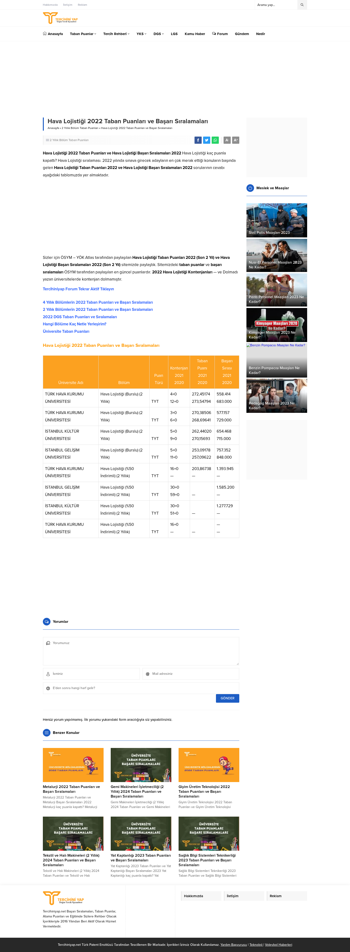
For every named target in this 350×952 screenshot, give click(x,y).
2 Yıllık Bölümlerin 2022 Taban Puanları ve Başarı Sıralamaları (98, 309)
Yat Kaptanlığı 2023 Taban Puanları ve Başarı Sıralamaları (141, 858)
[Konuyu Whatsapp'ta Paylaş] (215, 140)
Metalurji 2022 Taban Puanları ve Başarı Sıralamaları (71, 789)
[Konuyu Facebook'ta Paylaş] (198, 140)
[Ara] (302, 5)
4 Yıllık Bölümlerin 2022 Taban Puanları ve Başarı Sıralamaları (98, 302)
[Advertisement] (141, 218)
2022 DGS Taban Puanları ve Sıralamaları (80, 316)
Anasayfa (53, 128)
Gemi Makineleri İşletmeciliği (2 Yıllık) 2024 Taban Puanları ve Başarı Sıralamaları (137, 791)
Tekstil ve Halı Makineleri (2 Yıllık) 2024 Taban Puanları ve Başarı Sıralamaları (71, 860)
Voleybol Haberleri (278, 945)
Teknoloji (256, 945)
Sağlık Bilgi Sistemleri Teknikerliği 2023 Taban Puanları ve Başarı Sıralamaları (207, 860)
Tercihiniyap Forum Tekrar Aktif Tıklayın (78, 289)
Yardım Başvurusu (233, 945)
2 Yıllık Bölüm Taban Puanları (80, 128)
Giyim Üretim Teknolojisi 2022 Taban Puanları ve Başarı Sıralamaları (204, 791)
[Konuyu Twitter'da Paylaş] (206, 140)
